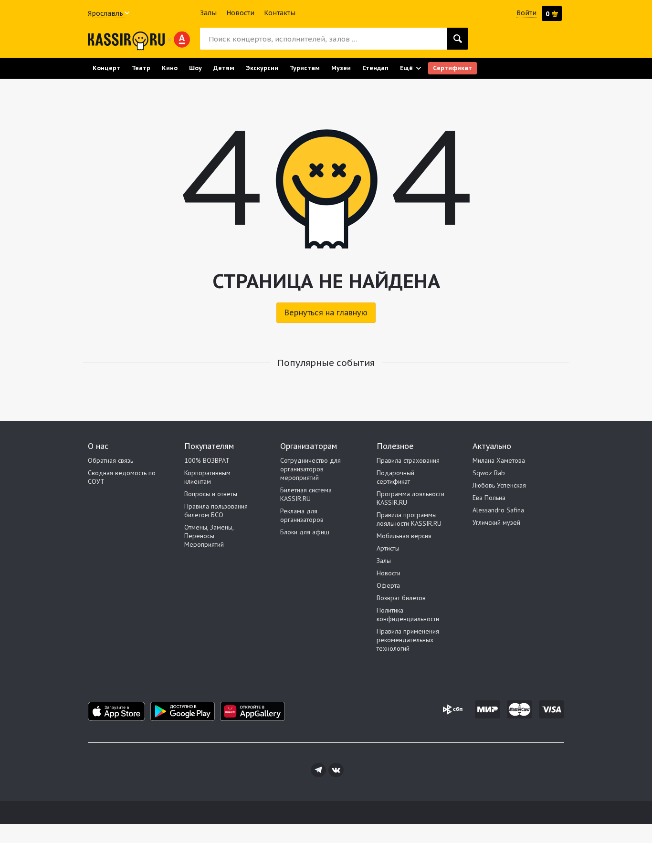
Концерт (106, 68)
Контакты (279, 13)
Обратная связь (110, 460)
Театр (141, 68)
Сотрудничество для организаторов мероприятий (310, 469)
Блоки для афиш (304, 532)
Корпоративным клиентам (207, 477)
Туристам (305, 68)
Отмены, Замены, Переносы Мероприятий (208, 536)
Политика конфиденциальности (408, 614)
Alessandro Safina (498, 510)
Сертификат (452, 68)
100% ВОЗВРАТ (207, 460)
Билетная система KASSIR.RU (306, 494)
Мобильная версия (404, 535)
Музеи (341, 68)
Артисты (388, 548)
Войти (526, 13)
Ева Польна (489, 497)
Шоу (195, 68)
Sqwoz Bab (489, 472)
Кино (170, 68)
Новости (240, 13)
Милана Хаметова (499, 460)
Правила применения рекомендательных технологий (408, 640)
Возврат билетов (401, 597)
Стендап (375, 68)
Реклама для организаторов (302, 515)
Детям (223, 68)
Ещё (406, 68)
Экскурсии (262, 68)
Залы (208, 13)
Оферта (388, 585)
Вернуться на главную (326, 312)
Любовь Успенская (499, 485)
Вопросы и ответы (210, 493)
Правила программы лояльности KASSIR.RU (409, 519)
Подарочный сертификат (395, 477)
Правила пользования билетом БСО (216, 510)
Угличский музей (496, 522)
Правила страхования (408, 460)
